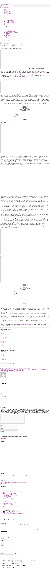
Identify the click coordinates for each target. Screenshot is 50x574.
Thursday (18, 74)
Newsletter (8, 33)
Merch (4, 14)
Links (4, 23)
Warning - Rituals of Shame (8, 497)
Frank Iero (19, 369)
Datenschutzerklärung (35, 413)
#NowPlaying (5, 488)
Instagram (2, 333)
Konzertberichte (6, 11)
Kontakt (7, 37)
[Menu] (0, 42)
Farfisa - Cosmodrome (7, 496)
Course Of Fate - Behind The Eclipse (10, 495)
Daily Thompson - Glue (7, 503)
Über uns (2, 533)
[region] (25, 457)
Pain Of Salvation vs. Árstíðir (27, 324)
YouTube (2, 338)
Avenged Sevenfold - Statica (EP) (13, 509)
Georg (4, 512)
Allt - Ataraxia (5, 492)
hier (16, 478)
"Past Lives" (9, 70)
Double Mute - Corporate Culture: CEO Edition (10, 389)
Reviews (5, 12)
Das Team (8, 35)
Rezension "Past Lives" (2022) (6, 348)
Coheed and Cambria (16, 72)
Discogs (2, 344)
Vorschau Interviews (10, 22)
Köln (35, 369)
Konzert (32, 369)
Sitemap (2, 538)
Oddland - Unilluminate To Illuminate (10, 493)
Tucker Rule (20, 370)
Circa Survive (42, 71)
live (26, 370)
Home (4, 9)
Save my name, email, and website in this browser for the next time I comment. (17, 434)
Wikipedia (2, 345)
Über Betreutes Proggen (10, 31)
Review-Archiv (3, 529)
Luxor (42, 369)
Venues (7, 26)
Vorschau (5, 19)
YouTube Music (3, 337)
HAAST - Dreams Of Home (8, 490)
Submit (15, 553)
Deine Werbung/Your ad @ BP (12, 38)
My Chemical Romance (34, 72)
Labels (7, 25)
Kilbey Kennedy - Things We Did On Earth (14, 513)
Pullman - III (4, 396)
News (4, 16)
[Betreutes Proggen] (4, 7)
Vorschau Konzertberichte (11, 21)
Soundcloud (3, 359)
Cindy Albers (4, 48)
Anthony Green (3, 369)
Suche (7, 34)
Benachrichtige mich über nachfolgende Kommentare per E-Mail (14, 436)
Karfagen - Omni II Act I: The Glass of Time (11, 501)
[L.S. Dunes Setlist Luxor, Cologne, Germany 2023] (25, 303)
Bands (7, 24)
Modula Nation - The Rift (8, 494)
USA (24, 370)
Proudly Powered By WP (11, 39)
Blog (4, 18)
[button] (25, 192)
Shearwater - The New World (8, 504)
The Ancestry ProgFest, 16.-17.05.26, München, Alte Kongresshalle (13, 403)
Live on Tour (6, 10)
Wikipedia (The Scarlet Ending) (7, 363)
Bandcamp (2, 336)
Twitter (1, 334)
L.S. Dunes (36, 68)
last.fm (1, 362)
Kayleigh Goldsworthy (22, 76)
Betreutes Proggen (7, 30)
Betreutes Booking (9, 29)
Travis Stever (15, 370)
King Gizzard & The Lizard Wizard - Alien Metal (12, 499)
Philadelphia (45, 369)
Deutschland (14, 369)
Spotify (1, 340)
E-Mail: (2, 480)
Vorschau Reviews (9, 20)
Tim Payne (11, 370)
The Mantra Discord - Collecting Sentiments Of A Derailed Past (15, 502)
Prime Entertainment (4, 370)
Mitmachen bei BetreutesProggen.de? (13, 36)
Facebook (2, 332)
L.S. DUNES (3, 122)
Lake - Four (11, 510)
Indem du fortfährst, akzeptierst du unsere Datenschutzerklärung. (14, 482)
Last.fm (2, 342)
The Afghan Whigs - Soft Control (9, 498)
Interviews (5, 15)
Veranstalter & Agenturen (11, 27)
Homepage (2, 330)
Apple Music (3, 341)
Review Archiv (9, 13)
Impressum (2, 536)
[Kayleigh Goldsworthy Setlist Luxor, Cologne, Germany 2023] (25, 119)
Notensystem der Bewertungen (12, 32)
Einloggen (2, 550)
